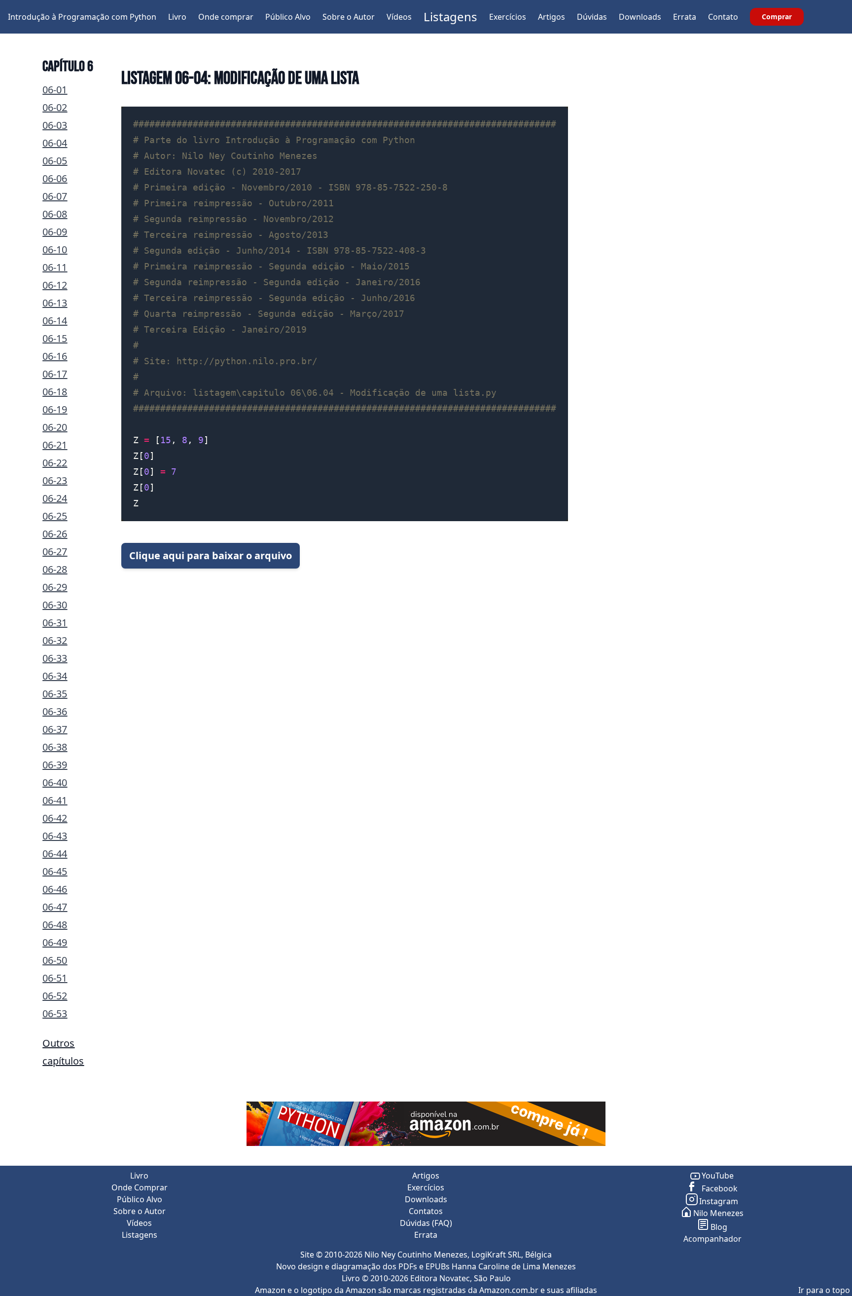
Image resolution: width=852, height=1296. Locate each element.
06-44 (54, 853)
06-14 (54, 320)
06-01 (54, 89)
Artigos (551, 16)
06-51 (54, 978)
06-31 (54, 622)
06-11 (54, 267)
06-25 (54, 516)
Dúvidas (592, 16)
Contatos (426, 1211)
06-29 (54, 587)
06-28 (54, 569)
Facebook (719, 1188)
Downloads (640, 16)
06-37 (54, 729)
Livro (177, 16)
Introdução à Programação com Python (82, 16)
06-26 (54, 533)
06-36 (54, 711)
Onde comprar (225, 16)
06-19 (54, 409)
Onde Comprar (139, 1187)
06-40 (54, 782)
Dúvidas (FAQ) (426, 1223)
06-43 (54, 835)
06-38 (54, 747)
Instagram (718, 1201)
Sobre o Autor (348, 16)
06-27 (54, 551)
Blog (718, 1226)
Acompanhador (712, 1238)
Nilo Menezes (718, 1213)
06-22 (54, 462)
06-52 (54, 995)
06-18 (54, 391)
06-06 (54, 178)
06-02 (54, 107)
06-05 (54, 160)
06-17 (54, 374)
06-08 (54, 214)
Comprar (777, 16)
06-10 (54, 249)
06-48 (54, 924)
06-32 (54, 640)
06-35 (54, 693)
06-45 (54, 871)
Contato (723, 16)
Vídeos (399, 16)
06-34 (54, 676)
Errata (684, 16)
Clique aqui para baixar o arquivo (210, 555)
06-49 (54, 942)
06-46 (54, 889)
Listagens (450, 16)
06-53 (54, 1013)
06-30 (54, 604)
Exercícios (507, 16)
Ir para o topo (824, 1290)
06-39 (54, 764)
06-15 (54, 338)
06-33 (54, 658)
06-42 (54, 818)
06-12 (54, 285)
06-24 (54, 498)
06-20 (54, 427)
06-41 (54, 800)
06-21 (54, 445)
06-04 (54, 143)
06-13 (54, 302)
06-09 (54, 231)
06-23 (54, 480)
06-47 (54, 907)
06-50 (54, 960)
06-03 (54, 125)
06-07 (54, 196)
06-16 (54, 356)
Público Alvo (288, 16)
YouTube (718, 1175)
